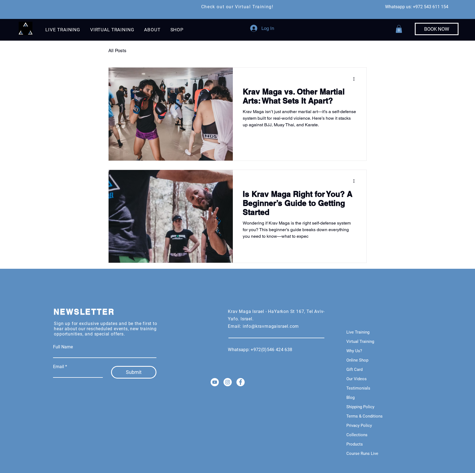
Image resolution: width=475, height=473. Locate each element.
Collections (357, 434)
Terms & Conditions (364, 416)
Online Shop (357, 360)
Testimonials (358, 388)
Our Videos (356, 378)
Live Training (357, 332)
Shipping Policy (360, 406)
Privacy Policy (359, 425)
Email (58, 367)
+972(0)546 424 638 (272, 349)
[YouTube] (215, 382)
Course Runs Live (362, 453)
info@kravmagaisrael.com (271, 326)
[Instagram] (227, 382)
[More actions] (355, 78)
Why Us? (354, 350)
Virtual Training (360, 341)
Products (354, 444)
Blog (350, 397)
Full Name (63, 347)
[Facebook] (240, 382)
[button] (63, 29)
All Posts (117, 50)
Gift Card (354, 369)
